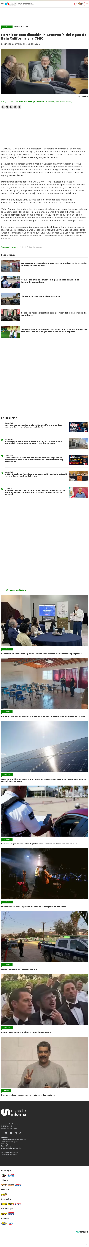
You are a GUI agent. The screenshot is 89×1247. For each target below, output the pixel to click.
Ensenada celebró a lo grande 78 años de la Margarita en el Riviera (33, 907)
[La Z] (18, 1203)
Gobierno (6, 27)
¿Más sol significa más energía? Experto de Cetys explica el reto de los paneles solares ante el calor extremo (43, 780)
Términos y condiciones (9, 1152)
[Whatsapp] (3, 107)
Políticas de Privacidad (9, 1154)
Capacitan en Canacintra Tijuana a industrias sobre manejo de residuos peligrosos (41, 654)
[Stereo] (4, 1204)
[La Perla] (11, 1223)
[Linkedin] (15, 107)
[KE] (4, 1223)
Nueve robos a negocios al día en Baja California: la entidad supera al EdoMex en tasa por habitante (33, 426)
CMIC (24, 247)
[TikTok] (20, 1133)
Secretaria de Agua (36, 247)
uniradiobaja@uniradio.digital (11, 1148)
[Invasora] (4, 1175)
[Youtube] (11, 1133)
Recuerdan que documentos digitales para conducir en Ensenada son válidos (39, 844)
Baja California (21, 27)
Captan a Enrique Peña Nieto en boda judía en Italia (26, 1032)
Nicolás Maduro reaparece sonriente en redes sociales (28, 1095)
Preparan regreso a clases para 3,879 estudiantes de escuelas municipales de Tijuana (43, 716)
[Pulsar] (11, 1175)
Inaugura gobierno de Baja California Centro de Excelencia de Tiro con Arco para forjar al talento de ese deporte (54, 330)
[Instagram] (16, 1133)
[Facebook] (11, 107)
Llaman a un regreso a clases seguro (40, 296)
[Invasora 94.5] (4, 1185)
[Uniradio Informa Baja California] (19, 4)
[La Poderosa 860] (11, 1185)
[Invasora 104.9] (4, 1194)
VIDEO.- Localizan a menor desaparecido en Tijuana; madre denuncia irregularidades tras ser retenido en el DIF (33, 442)
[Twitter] (7, 107)
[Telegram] (19, 107)
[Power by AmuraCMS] (82, 1232)
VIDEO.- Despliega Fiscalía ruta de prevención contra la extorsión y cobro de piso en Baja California (36, 475)
